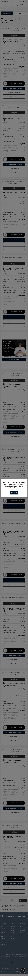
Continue (14, 492)
